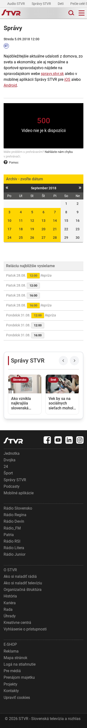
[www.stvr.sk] (13, 440)
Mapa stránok (15, 657)
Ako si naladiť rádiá (20, 576)
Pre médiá (12, 671)
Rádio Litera (14, 548)
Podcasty (12, 486)
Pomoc (14, 162)
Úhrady (10, 616)
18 (21, 229)
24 (9, 238)
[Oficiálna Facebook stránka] (47, 440)
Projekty (10, 684)
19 (32, 229)
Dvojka (9, 460)
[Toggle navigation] (81, 13)
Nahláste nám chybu (59, 152)
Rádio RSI (12, 541)
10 (9, 221)
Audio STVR (16, 4)
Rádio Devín (14, 521)
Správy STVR (42, 4)
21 (55, 229)
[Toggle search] (70, 13)
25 (21, 238)
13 (43, 221)
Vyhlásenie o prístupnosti (25, 629)
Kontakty (11, 690)
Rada (8, 609)
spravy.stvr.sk (52, 73)
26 (32, 238)
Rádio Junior (14, 554)
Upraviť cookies (17, 697)
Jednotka (12, 453)
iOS (67, 79)
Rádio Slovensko (18, 508)
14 (55, 221)
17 (9, 229)
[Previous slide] (63, 360)
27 (43, 238)
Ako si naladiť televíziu (23, 583)
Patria (9, 534)
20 (43, 229)
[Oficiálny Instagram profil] (80, 440)
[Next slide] (74, 360)
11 (21, 221)
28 (55, 238)
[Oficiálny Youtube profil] (58, 440)
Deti (61, 4)
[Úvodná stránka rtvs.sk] (11, 13)
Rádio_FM (12, 528)
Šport (8, 473)
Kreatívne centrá (17, 622)
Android (10, 85)
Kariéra (10, 603)
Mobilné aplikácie (19, 493)
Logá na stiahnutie (20, 664)
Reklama (11, 651)
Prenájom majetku (19, 677)
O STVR (10, 570)
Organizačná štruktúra (23, 589)
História (10, 596)
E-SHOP (10, 644)
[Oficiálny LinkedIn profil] (69, 440)
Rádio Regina (15, 515)
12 (32, 221)
